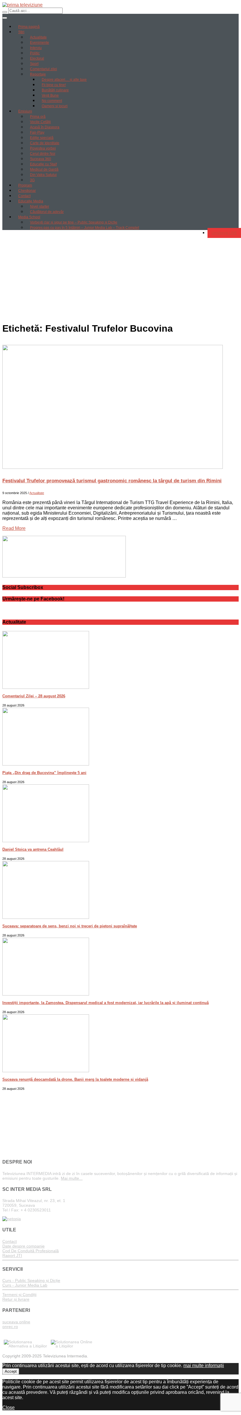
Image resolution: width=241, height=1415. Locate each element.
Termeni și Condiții (19, 1294)
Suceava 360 (40, 159)
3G (32, 180)
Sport (34, 64)
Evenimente (39, 43)
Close (8, 1407)
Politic (35, 53)
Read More (14, 528)
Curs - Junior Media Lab (24, 1285)
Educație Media (30, 201)
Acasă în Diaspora (44, 127)
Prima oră (38, 117)
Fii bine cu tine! (54, 85)
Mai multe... (72, 1178)
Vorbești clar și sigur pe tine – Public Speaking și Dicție (73, 222)
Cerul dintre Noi (42, 154)
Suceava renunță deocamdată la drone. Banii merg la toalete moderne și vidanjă (75, 1079)
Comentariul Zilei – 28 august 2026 (33, 696)
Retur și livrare (15, 1299)
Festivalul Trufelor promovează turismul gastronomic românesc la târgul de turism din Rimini (112, 481)
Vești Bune (50, 95)
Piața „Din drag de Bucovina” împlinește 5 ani (44, 773)
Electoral (37, 58)
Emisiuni (25, 111)
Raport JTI (12, 1255)
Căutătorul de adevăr (47, 212)
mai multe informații (203, 1365)
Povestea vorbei (43, 148)
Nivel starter (39, 206)
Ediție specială (41, 138)
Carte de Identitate (44, 143)
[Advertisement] (120, 276)
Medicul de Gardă (44, 169)
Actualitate (38, 37)
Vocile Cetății (40, 122)
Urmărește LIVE (224, 233)
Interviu (36, 48)
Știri (21, 32)
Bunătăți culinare (55, 90)
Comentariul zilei (43, 69)
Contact (24, 196)
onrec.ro (10, 1326)
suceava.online (16, 1322)
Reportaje (38, 74)
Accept (11, 1371)
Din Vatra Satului (43, 175)
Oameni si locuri (55, 106)
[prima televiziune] (22, 4)
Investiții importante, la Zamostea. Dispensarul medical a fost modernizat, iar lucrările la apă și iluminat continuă (105, 1003)
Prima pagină (29, 27)
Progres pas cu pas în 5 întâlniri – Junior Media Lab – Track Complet (84, 228)
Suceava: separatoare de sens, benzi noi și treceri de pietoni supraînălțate (69, 926)
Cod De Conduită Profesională (30, 1250)
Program (25, 185)
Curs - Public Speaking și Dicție (31, 1280)
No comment (52, 101)
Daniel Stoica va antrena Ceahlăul (32, 849)
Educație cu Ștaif (43, 164)
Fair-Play (37, 132)
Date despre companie (23, 1246)
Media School (29, 217)
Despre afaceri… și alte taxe (64, 80)
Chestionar (27, 191)
